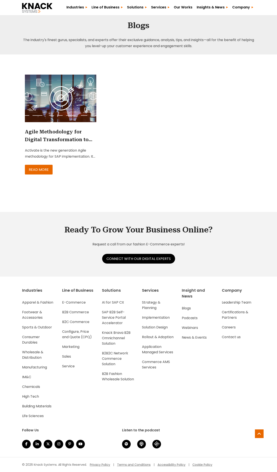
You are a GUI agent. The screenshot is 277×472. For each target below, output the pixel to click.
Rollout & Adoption (158, 336)
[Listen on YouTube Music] (80, 444)
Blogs (186, 308)
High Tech (30, 396)
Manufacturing (34, 367)
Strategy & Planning (151, 305)
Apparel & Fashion (37, 302)
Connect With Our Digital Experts (138, 258)
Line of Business (105, 7)
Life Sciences (33, 415)
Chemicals (31, 386)
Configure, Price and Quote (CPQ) (77, 334)
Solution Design (155, 327)
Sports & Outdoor (37, 327)
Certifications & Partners (235, 315)
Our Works (183, 7)
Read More (39, 169)
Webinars (190, 327)
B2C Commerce (75, 321)
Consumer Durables (31, 339)
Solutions (135, 7)
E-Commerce (74, 302)
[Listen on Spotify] (126, 444)
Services (158, 7)
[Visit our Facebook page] (26, 444)
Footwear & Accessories (32, 315)
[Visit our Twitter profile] (48, 444)
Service (68, 366)
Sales (66, 356)
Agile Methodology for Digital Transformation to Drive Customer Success (57, 136)
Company (241, 7)
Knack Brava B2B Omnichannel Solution (116, 338)
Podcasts (190, 317)
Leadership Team (236, 302)
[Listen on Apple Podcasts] (141, 444)
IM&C (26, 376)
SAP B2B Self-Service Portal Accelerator (114, 317)
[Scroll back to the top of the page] (259, 433)
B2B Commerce (75, 312)
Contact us (231, 336)
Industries (75, 7)
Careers (229, 327)
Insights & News (211, 7)
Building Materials (37, 406)
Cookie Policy (202, 464)
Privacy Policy (100, 464)
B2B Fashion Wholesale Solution (118, 376)
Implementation (156, 317)
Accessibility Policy (171, 464)
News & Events (194, 337)
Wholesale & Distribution (32, 355)
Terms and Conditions (134, 464)
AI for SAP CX (113, 302)
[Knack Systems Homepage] (37, 7)
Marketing (70, 346)
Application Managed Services (157, 349)
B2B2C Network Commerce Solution (115, 358)
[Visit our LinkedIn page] (37, 444)
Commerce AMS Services (156, 364)
